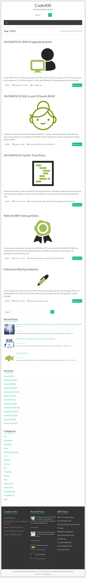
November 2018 (10, 411)
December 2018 (10, 407)
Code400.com (47, 574)
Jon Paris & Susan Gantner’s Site (68, 524)
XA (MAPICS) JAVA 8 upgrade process (28, 42)
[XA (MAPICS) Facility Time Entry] (43, 160)
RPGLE (39, 144)
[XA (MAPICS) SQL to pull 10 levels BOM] (43, 101)
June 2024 (8, 376)
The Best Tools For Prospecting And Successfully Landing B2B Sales (35, 339)
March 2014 (8, 419)
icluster (45, 258)
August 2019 (9, 396)
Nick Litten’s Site (63, 549)
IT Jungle (60, 528)
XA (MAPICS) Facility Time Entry (24, 155)
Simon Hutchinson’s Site (65, 535)
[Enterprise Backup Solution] (43, 274)
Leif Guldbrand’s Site (64, 546)
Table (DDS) (50, 201)
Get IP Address (41, 554)
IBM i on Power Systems (65, 517)
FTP (5, 456)
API (5, 436)
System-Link (8, 483)
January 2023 (9, 380)
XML (6, 499)
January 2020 (9, 388)
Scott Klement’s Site (64, 521)
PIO (8, 85)
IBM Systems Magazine (65, 532)
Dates (6, 448)
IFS (5, 468)
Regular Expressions (22, 353)
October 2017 (9, 415)
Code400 (43, 5)
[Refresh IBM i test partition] (43, 220)
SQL (43, 144)
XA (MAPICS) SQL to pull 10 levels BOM (29, 96)
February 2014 (9, 423)
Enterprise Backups (36, 258)
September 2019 (10, 392)
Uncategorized (37, 85)
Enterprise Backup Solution (21, 269)
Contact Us (38, 574)
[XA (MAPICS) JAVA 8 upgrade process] (43, 47)
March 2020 (8, 384)
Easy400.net (61, 539)
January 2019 (9, 404)
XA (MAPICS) (50, 144)
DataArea (7, 444)
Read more (77, 85)
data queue (8, 440)
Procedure (32, 144)
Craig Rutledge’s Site (64, 542)
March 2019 (8, 400)
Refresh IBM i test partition (21, 215)
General (7, 460)
